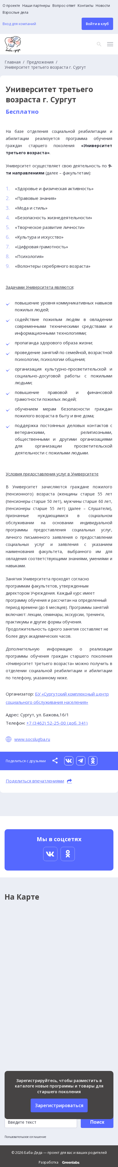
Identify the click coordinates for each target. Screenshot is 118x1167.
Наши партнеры (36, 5)
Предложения (40, 62)
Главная (13, 62)
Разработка (49, 1162)
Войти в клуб (97, 23)
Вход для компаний (19, 24)
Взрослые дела (15, 12)
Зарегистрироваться (59, 1105)
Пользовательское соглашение (25, 1137)
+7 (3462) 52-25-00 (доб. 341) (57, 723)
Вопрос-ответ (63, 5)
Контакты (85, 5)
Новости (103, 5)
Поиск (97, 1122)
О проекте (11, 5)
